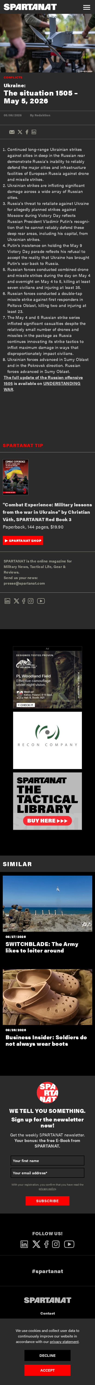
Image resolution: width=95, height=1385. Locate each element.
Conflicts (13, 77)
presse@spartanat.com (24, 583)
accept (47, 1370)
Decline (47, 1355)
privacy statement (64, 1341)
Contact (47, 1313)
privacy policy (47, 1189)
